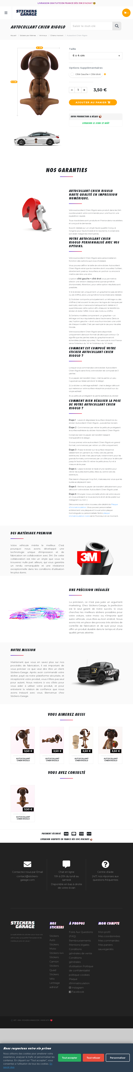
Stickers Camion (54, 959)
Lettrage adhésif (54, 985)
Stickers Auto (54, 938)
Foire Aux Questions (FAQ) (81, 934)
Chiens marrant (19, 755)
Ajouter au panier (92, 102)
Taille (72, 48)
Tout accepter (69, 1057)
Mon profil (104, 932)
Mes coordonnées (109, 936)
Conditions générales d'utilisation (75, 962)
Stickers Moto (54, 946)
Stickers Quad (54, 968)
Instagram (77, 987)
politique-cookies (79, 974)
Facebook (77, 991)
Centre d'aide (105, 872)
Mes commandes (108, 940)
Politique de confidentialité (81, 968)
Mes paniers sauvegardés (105, 947)
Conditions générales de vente (80, 951)
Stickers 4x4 (56, 953)
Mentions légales (79, 944)
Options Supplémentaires (86, 67)
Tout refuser (93, 1057)
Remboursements (80, 940)
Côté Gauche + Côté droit (88, 74)
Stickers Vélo (54, 976)
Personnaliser (118, 1057)
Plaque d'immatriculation (79, 981)
